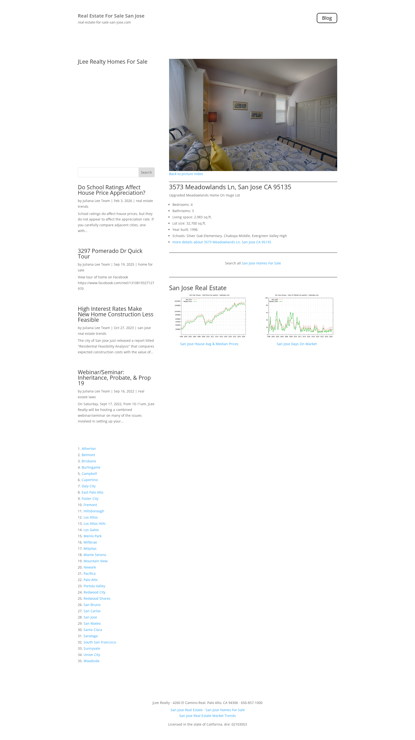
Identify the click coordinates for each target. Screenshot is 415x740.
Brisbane (89, 461)
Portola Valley (94, 586)
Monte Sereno (95, 554)
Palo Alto (91, 579)
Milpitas (90, 548)
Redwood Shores (97, 598)
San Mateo (92, 623)
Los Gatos (91, 529)
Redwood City (94, 592)
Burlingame (91, 467)
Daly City (89, 486)
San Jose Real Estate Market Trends (207, 715)
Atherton (89, 448)
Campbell (89, 473)
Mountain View (96, 561)
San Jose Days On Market (297, 344)
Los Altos (91, 517)
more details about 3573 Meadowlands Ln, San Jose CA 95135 (221, 242)
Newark (90, 567)
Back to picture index (186, 173)
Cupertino (90, 479)
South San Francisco (100, 642)
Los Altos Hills (95, 523)
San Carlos (92, 611)
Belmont (88, 455)
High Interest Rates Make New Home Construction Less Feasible (115, 314)
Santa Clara (93, 629)
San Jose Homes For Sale (261, 263)
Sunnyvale (92, 648)
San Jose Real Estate (198, 287)
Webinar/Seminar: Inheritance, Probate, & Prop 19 (114, 377)
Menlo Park (93, 536)
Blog (327, 18)
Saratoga (91, 636)
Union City (92, 654)
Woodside (91, 661)
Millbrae (90, 542)
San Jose (90, 617)
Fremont (90, 504)
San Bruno (92, 604)
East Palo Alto (92, 492)
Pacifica (90, 573)
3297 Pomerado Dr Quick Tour (110, 253)
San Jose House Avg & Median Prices (209, 344)
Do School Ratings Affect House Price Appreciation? (111, 189)
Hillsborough (94, 511)
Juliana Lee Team (96, 200)
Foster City (90, 498)
